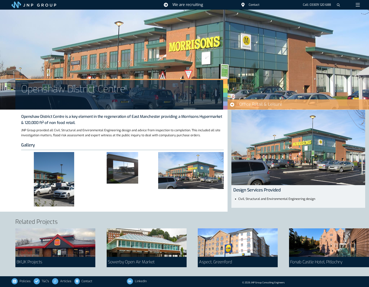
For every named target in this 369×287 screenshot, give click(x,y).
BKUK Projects (29, 262)
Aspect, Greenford (215, 262)
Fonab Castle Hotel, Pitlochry (316, 262)
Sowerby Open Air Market (131, 262)
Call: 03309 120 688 (317, 5)
